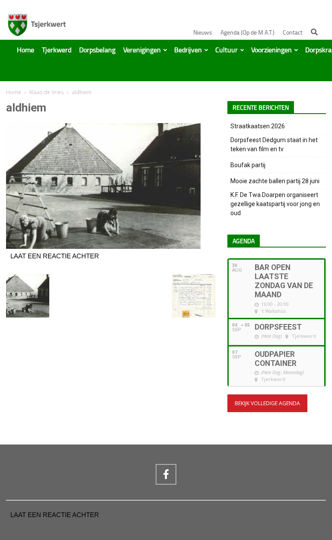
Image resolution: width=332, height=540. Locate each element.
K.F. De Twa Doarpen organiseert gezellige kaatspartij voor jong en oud (275, 203)
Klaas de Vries (46, 92)
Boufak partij (247, 165)
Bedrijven (188, 50)
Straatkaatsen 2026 (257, 126)
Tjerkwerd (56, 50)
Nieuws (202, 32)
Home (25, 50)
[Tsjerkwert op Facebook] (166, 474)
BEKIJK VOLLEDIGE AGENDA (267, 403)
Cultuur (226, 50)
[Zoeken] (314, 32)
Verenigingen (142, 50)
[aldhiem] (103, 246)
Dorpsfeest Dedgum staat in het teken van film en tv (274, 144)
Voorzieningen (271, 50)
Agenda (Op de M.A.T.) (247, 32)
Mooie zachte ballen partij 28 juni (274, 181)
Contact (293, 32)
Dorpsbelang (97, 50)
